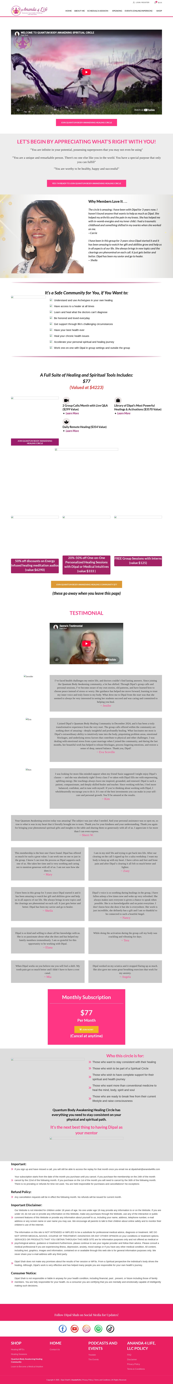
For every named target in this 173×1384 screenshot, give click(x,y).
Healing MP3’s (17, 1349)
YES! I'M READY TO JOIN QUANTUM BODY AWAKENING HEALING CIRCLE (86, 183)
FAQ (129, 1355)
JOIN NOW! (87, 1029)
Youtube (92, 1355)
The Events (93, 1359)
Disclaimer (132, 1359)
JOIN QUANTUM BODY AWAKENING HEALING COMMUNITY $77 (86, 584)
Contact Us (55, 1349)
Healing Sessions (19, 1354)
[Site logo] (29, 10)
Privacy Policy (133, 1364)
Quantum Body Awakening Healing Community (26, 1360)
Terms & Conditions (136, 1369)
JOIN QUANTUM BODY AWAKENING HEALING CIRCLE (86, 122)
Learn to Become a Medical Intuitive (27, 1367)
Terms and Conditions (102, 1380)
